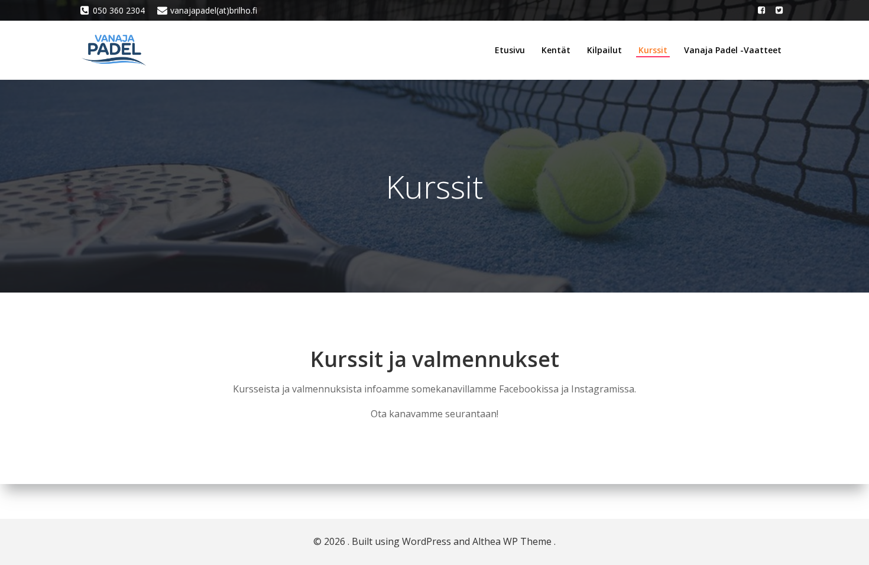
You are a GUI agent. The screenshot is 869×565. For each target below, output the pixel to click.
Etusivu (510, 50)
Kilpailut (604, 50)
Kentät (555, 50)
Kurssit (652, 50)
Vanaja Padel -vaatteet (733, 50)
